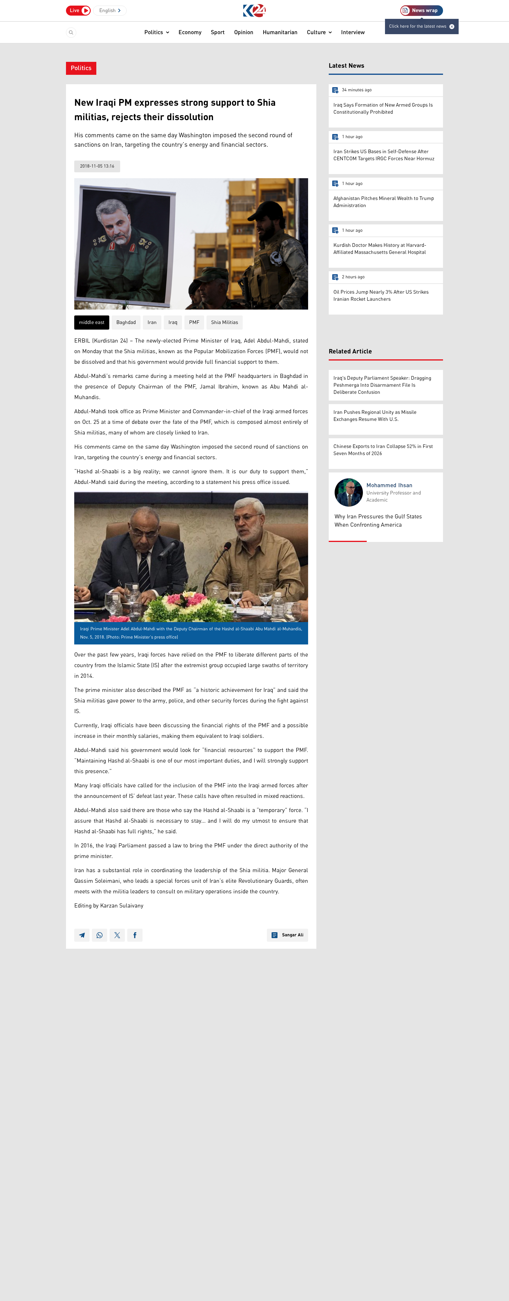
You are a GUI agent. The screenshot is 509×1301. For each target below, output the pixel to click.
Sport (218, 32)
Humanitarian (280, 32)
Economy (190, 32)
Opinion (243, 32)
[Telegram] (82, 935)
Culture (316, 32)
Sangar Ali (292, 935)
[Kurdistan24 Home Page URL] (254, 10)
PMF (194, 323)
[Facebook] (135, 935)
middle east (92, 323)
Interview (353, 32)
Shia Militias (224, 323)
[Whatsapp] (99, 935)
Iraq (172, 323)
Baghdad (126, 323)
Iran (152, 323)
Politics (153, 32)
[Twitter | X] (117, 935)
